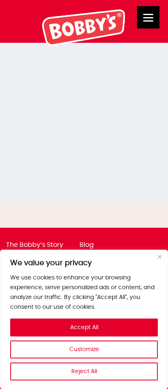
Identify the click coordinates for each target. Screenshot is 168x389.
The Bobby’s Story (34, 245)
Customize (84, 349)
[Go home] (84, 44)
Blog (87, 245)
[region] (84, 319)
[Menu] (148, 17)
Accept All (84, 327)
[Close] (159, 257)
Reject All (84, 371)
